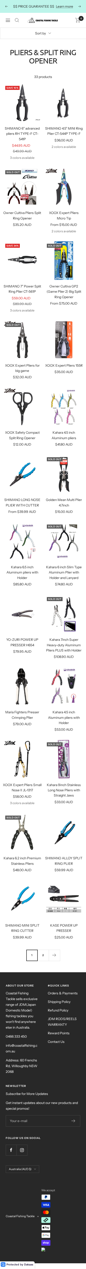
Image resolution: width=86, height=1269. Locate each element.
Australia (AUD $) (20, 1169)
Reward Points (59, 1033)
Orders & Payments (63, 993)
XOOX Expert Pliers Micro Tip (64, 215)
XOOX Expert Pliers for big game (22, 368)
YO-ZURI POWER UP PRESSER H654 (22, 642)
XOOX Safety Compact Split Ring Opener (22, 435)
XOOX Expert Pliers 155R (64, 365)
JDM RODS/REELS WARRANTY (62, 1022)
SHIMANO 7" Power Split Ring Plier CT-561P (22, 289)
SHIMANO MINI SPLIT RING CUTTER (22, 928)
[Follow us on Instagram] (21, 1150)
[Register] (73, 1121)
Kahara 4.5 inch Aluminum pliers (64, 435)
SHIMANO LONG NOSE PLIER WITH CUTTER (22, 502)
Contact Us (56, 1042)
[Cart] (77, 20)
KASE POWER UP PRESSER (64, 928)
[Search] (17, 20)
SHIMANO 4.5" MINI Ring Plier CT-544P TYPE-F (64, 131)
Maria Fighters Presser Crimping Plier (22, 715)
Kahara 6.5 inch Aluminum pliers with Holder (22, 572)
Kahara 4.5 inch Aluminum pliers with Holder (64, 717)
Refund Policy (58, 1010)
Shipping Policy (59, 1002)
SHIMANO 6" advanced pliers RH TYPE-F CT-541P (22, 133)
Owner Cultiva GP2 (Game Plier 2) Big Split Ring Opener (64, 291)
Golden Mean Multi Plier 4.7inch (64, 502)
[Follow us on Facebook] (11, 1150)
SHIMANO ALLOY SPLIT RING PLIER (63, 860)
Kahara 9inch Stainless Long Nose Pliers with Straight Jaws (64, 790)
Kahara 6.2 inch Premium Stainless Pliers (22, 860)
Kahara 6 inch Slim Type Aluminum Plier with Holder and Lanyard (64, 572)
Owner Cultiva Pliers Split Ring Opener (22, 215)
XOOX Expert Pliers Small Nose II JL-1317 (22, 787)
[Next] (54, 955)
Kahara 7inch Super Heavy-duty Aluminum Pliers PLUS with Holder (63, 644)
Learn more (64, 6)
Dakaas (28, 1264)
